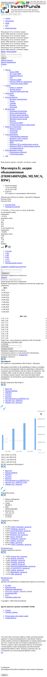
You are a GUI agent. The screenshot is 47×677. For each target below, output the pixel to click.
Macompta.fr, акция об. (19, 572)
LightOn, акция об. (17, 540)
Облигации (9, 21)
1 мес (7, 253)
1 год (7, 259)
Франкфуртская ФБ (12, 207)
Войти (3, 51)
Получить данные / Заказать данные (18, 591)
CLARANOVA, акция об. (20, 568)
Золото (12, 101)
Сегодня (8, 251)
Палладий (13, 107)
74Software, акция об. (18, 539)
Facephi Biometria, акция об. (20, 531)
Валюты (13, 121)
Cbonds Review (10, 618)
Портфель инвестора (13, 597)
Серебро (13, 103)
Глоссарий (13, 132)
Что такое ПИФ (15, 74)
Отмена (4, 64)
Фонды (8, 70)
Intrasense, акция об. (17, 533)
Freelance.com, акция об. (19, 535)
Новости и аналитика (13, 127)
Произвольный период (13, 263)
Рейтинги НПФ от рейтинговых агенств (25, 146)
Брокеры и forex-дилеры (19, 138)
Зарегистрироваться (8, 62)
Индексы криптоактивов (19, 115)
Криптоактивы (10, 28)
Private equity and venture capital (16, 616)
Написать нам (10, 587)
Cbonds (8, 610)
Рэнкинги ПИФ (15, 80)
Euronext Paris (10, 205)
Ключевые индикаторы (18, 111)
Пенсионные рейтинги (18, 152)
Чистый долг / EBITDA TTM (16, 482)
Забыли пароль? (7, 60)
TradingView (23, 355)
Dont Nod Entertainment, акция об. (23, 566)
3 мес (7, 255)
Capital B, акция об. (18, 564)
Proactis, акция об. (17, 558)
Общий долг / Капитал (13, 402)
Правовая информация (13, 589)
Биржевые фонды (16, 76)
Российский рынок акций (19, 117)
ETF (6, 26)
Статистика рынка (16, 154)
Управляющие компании (19, 136)
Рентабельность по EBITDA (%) (17, 399)
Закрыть (4, 277)
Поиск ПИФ (14, 72)
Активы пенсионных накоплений (22, 125)
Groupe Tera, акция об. (19, 556)
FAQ (7, 595)
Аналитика (14, 131)
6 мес (7, 257)
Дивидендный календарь (19, 91)
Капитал (8, 397)
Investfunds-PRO (11, 593)
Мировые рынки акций (18, 119)
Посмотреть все (7, 548)
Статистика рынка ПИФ (19, 83)
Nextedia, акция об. (18, 562)
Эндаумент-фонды (16, 148)
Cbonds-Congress (11, 612)
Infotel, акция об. (16, 542)
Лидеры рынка (15, 89)
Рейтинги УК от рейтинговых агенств (24, 144)
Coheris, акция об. (17, 570)
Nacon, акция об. (16, 537)
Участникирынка (11, 134)
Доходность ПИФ (16, 123)
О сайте (8, 585)
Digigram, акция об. (18, 529)
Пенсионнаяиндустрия (13, 150)
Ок (2, 652)
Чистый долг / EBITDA (14, 400)
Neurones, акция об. (18, 560)
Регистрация (11, 51)
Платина (13, 105)
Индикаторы (10, 109)
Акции (7, 18)
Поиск (12, 95)
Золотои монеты (11, 97)
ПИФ (7, 23)
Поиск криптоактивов (18, 113)
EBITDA (8, 393)
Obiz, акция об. (16, 574)
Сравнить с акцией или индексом (13, 266)
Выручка (8, 389)
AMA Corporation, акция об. (21, 527)
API (6, 156)
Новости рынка (15, 129)
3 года (7, 261)
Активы (8, 395)
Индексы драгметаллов (18, 99)
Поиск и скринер (16, 87)
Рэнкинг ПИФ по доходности (21, 82)
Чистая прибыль (11, 391)
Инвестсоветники (16, 140)
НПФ (12, 142)
